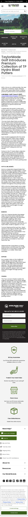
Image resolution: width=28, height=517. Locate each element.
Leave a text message (9, 433)
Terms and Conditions (21, 337)
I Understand (14, 513)
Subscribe (14, 326)
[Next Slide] (27, 1)
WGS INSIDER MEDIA (23, 44)
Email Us (5, 438)
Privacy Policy (6, 338)
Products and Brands (17, 76)
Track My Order (6, 447)
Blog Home (4, 49)
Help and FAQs (6, 443)
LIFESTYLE (14, 44)
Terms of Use (19, 502)
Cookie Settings (14, 508)
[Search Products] (25, 11)
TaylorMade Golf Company (9, 96)
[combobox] (14, 11)
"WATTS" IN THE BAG (23, 37)
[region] (14, 501)
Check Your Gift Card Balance (10, 458)
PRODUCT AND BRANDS (14, 37)
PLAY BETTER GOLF (5, 44)
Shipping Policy (6, 450)
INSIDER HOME (5, 37)
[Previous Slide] (1, 1)
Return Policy (5, 454)
